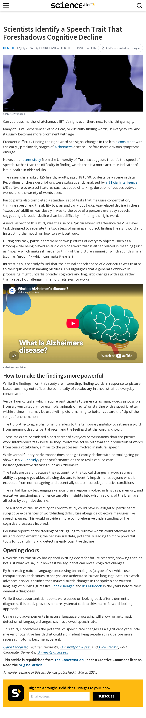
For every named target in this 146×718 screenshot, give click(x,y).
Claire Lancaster (15, 647)
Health (8, 48)
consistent (126, 141)
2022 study (29, 460)
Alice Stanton (108, 647)
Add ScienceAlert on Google (123, 48)
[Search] (139, 5)
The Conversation (69, 659)
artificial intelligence (121, 182)
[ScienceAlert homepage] (73, 5)
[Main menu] (6, 5)
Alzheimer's (64, 147)
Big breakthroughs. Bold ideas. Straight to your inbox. (70, 688)
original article (31, 665)
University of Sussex (75, 647)
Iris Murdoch (92, 586)
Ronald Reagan (63, 586)
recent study (31, 159)
